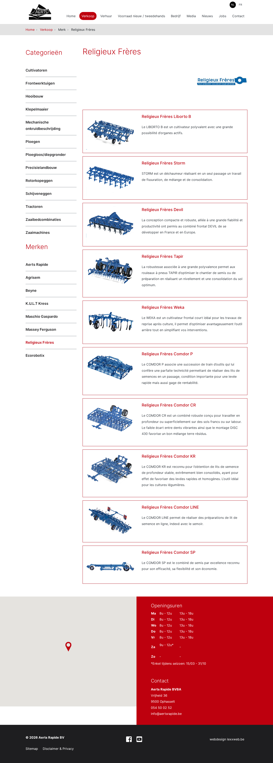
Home (71, 16)
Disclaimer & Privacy (58, 749)
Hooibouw (34, 96)
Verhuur (106, 16)
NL (232, 4)
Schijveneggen (39, 193)
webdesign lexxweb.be (227, 739)
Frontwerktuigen (40, 83)
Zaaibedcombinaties (43, 219)
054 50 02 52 (161, 708)
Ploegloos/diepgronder (46, 154)
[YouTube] (139, 739)
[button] (68, 646)
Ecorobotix (35, 355)
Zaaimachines (38, 232)
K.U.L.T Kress (37, 303)
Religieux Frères (40, 342)
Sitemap (32, 749)
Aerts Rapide (37, 264)
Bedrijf (176, 16)
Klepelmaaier (37, 109)
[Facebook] (129, 739)
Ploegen (33, 141)
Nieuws (207, 16)
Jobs (222, 16)
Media (191, 16)
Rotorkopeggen (39, 180)
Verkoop (88, 16)
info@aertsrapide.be (166, 714)
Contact (238, 16)
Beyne (31, 290)
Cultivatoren (36, 70)
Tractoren (34, 206)
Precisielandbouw (41, 167)
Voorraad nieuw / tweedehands (141, 16)
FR (240, 4)
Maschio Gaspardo (42, 316)
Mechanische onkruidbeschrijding (43, 125)
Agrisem (33, 277)
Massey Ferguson (41, 329)
